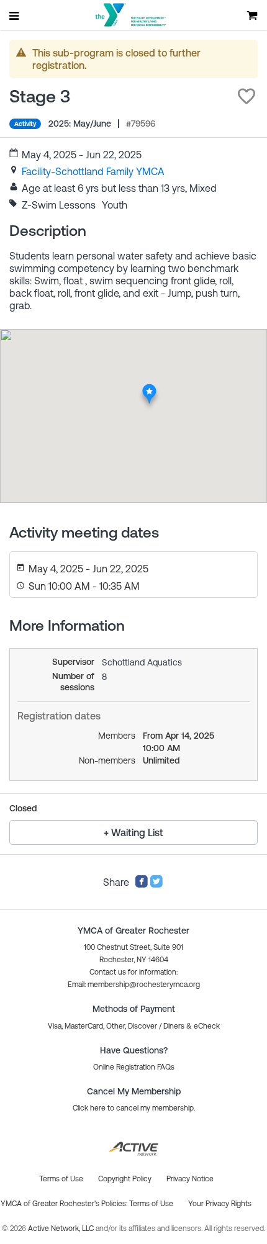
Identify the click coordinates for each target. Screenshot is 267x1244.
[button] (246, 96)
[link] (93, 171)
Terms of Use (151, 1203)
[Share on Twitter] (156, 884)
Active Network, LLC (62, 1228)
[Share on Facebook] (141, 884)
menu (15, 15)
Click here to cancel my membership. (134, 1108)
